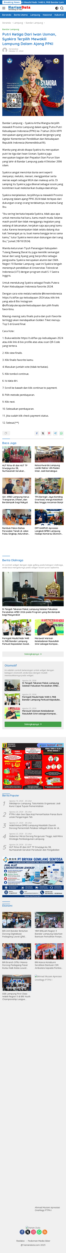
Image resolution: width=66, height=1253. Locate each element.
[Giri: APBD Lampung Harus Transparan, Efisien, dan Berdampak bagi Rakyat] (16, 486)
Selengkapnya (32, 654)
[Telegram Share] (55, 433)
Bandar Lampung (10, 29)
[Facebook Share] (37, 433)
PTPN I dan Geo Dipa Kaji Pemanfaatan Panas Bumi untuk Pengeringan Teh (35, 815)
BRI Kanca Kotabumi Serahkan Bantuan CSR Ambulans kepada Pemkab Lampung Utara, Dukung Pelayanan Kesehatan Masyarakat (49, 965)
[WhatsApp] (39, 1232)
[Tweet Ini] (43, 433)
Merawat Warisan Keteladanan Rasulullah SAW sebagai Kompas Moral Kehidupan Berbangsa (47, 641)
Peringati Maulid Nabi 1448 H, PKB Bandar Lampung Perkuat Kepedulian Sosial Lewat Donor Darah (15, 641)
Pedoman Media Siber (39, 1241)
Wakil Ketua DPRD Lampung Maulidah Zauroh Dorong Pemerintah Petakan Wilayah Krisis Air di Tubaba (34, 827)
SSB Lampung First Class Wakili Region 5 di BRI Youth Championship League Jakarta (16, 996)
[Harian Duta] (19, 8)
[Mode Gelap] (57, 8)
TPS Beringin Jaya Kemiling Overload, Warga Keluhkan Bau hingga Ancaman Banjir (49, 500)
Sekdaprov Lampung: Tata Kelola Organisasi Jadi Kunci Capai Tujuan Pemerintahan (34, 805)
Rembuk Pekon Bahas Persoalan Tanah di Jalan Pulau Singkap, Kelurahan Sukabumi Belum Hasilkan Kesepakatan (15, 531)
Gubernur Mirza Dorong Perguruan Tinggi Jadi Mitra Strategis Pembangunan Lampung (36, 837)
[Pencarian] (62, 8)
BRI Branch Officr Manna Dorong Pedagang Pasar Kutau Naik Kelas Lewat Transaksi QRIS (15, 965)
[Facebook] (22, 1232)
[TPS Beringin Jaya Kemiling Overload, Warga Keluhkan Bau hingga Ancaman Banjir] (49, 486)
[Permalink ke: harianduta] (4, 49)
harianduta (13, 49)
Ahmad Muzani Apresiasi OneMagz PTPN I (47, 1209)
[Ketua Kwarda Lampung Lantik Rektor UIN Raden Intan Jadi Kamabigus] (49, 454)
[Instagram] (33, 1232)
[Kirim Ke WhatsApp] (61, 433)
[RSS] (44, 1232)
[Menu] (4, 8)
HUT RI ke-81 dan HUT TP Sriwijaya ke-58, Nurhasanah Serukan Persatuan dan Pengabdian (16, 468)
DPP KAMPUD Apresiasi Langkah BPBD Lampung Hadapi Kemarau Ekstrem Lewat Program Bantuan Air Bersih (49, 531)
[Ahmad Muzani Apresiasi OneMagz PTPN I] (49, 1090)
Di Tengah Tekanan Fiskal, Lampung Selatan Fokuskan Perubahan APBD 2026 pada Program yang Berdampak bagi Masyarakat (31, 612)
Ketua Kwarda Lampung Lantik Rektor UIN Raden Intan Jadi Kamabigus (47, 468)
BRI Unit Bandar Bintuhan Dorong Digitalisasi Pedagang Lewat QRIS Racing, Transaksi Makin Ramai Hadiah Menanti (15, 934)
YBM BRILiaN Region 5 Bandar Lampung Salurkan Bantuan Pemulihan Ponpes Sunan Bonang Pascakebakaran (49, 934)
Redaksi (20, 1241)
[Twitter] (27, 1232)
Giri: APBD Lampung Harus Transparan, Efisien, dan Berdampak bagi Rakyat (15, 500)
